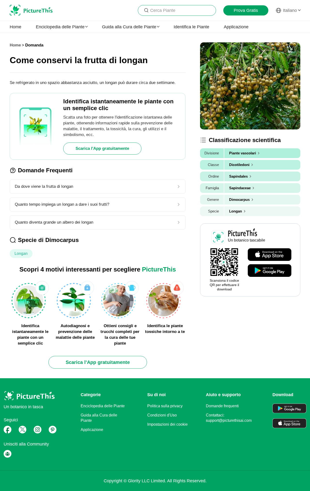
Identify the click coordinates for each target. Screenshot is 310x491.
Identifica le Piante (191, 26)
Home (15, 26)
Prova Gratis (246, 10)
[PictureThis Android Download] (269, 270)
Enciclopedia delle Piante (103, 406)
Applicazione (236, 26)
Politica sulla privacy (165, 406)
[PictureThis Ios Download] (269, 254)
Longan (21, 253)
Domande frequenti (222, 406)
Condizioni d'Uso (162, 415)
